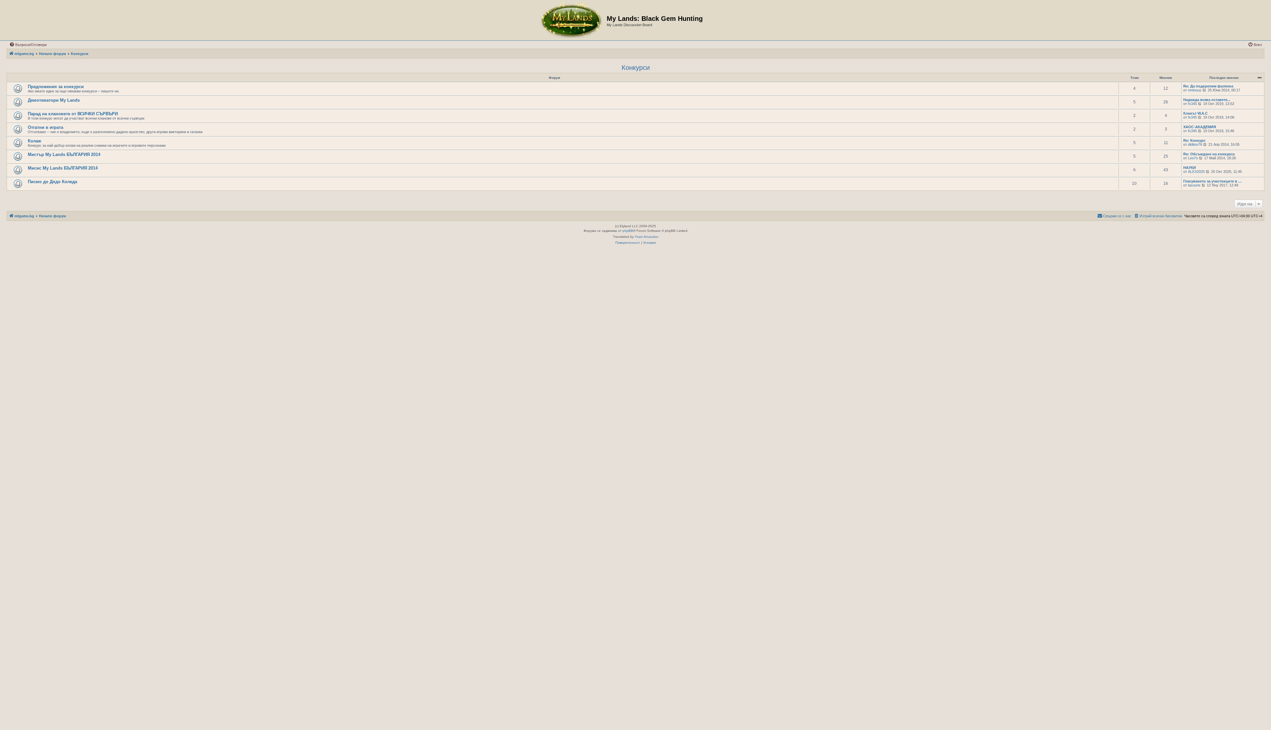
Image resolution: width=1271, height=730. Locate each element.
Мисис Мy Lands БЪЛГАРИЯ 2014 (63, 168)
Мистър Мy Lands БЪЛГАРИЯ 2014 (64, 154)
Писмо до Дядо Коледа (52, 181)
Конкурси (636, 67)
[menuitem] (28, 45)
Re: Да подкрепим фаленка (1208, 86)
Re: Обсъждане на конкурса (1209, 154)
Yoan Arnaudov (646, 236)
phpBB (628, 231)
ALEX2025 (1196, 172)
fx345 (1192, 104)
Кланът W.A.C (1195, 113)
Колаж (34, 140)
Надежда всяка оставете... (1206, 100)
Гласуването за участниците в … (1212, 181)
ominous (1194, 90)
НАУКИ (1189, 168)
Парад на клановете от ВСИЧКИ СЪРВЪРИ (73, 113)
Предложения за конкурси (56, 86)
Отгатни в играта (45, 127)
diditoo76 (1195, 144)
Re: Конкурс (1194, 140)
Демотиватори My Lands (54, 100)
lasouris (1194, 185)
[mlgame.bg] (571, 20)
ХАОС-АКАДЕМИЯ (1199, 127)
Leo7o (1193, 158)
